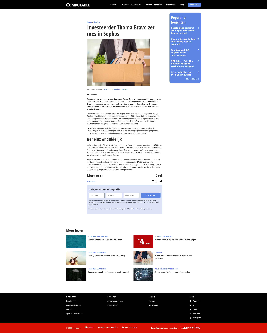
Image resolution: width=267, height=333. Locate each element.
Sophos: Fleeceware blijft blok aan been (105, 239)
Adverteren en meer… (115, 301)
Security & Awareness (164, 236)
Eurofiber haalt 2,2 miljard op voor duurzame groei (180, 53)
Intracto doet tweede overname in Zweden (181, 73)
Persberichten (112, 305)
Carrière (97, 22)
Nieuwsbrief (153, 305)
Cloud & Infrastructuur (98, 236)
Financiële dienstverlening (166, 269)
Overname (91, 181)
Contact (152, 301)
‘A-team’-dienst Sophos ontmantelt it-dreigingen (175, 239)
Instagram (197, 318)
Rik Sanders (92, 94)
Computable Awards (74, 305)
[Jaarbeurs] (190, 328)
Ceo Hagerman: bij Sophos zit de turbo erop (106, 255)
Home (89, 22)
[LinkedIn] (157, 181)
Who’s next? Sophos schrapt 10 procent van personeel (173, 257)
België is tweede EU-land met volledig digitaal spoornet (183, 41)
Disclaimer (89, 327)
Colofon (69, 309)
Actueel (107, 89)
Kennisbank (70, 301)
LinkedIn (196, 309)
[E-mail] (153, 181)
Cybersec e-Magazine (74, 314)
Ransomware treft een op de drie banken (172, 272)
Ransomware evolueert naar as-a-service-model (108, 272)
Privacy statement (129, 327)
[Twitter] (161, 181)
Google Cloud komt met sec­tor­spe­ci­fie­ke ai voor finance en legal (183, 30)
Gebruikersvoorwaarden (108, 327)
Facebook (196, 301)
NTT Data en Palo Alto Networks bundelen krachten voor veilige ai (182, 64)
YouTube (196, 314)
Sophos (125, 89)
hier (134, 209)
